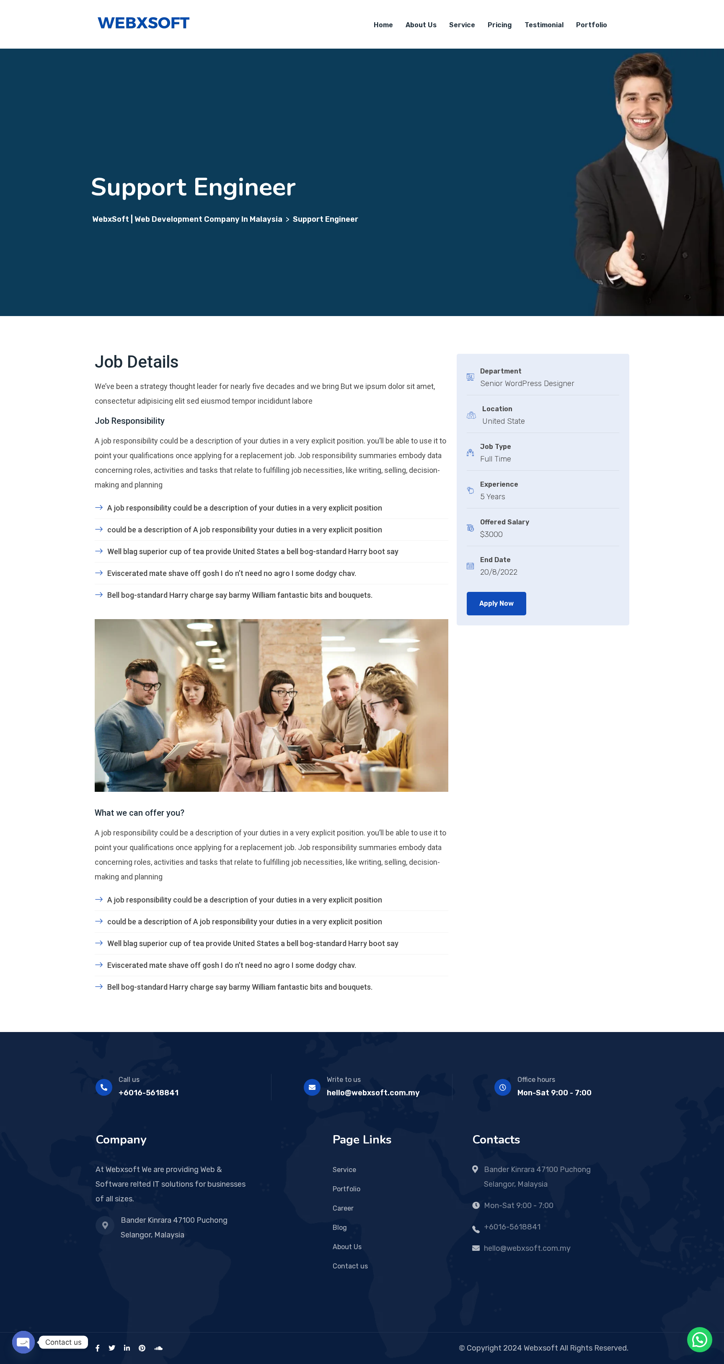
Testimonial (544, 25)
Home (383, 25)
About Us (421, 25)
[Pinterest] (142, 1348)
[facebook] (98, 1348)
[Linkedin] (127, 1348)
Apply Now (496, 603)
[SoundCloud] (158, 1348)
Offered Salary (504, 522)
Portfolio (591, 25)
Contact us (350, 1266)
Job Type (495, 447)
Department (501, 371)
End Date (495, 560)
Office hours (536, 1080)
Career (343, 1208)
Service (462, 25)
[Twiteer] (112, 1348)
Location (497, 409)
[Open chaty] (23, 1342)
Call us (129, 1080)
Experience (499, 484)
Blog (340, 1228)
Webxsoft (541, 1348)
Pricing (500, 25)
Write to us (344, 1080)
